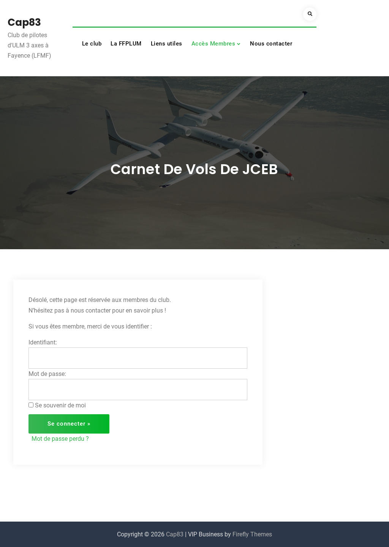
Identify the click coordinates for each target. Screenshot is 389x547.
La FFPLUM (126, 43)
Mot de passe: (47, 373)
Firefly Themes (252, 534)
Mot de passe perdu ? (60, 438)
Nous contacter (271, 43)
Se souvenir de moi (60, 405)
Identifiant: (42, 342)
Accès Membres (213, 43)
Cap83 (24, 22)
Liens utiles (166, 43)
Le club (92, 43)
